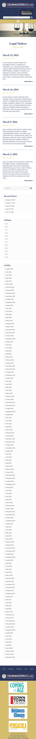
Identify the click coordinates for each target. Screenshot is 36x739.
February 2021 (10, 469)
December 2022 (10, 402)
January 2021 (10, 472)
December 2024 (10, 329)
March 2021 (9, 466)
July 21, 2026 (9, 212)
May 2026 (9, 278)
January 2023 (10, 399)
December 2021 (10, 439)
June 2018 (9, 566)
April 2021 (9, 463)
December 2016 (10, 621)
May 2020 (9, 496)
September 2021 (10, 448)
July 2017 (8, 599)
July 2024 (8, 345)
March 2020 (9, 502)
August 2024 (9, 341)
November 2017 (10, 587)
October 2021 (10, 445)
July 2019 (8, 527)
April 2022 (9, 426)
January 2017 (10, 618)
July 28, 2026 (9, 209)
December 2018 (10, 548)
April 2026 (9, 281)
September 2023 (10, 375)
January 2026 (10, 290)
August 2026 (9, 269)
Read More (28, 81)
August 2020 (9, 487)
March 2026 (9, 284)
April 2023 (9, 390)
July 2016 (8, 636)
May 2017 (9, 605)
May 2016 (9, 642)
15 (6, 224)
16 (6, 227)
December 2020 (10, 475)
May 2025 (9, 314)
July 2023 (8, 381)
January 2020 (10, 508)
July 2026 (8, 272)
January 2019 (10, 545)
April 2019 (9, 536)
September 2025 (10, 302)
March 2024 (9, 357)
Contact (31, 668)
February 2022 (10, 432)
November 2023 (10, 369)
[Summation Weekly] (18, 5)
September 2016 (10, 630)
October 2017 (10, 590)
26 (6, 257)
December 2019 (10, 511)
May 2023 (9, 387)
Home (4, 668)
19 (6, 236)
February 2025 (10, 323)
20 (6, 239)
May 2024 (9, 351)
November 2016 (10, 624)
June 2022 (9, 420)
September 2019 (10, 520)
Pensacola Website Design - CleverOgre (18, 738)
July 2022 (8, 417)
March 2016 (9, 648)
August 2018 (9, 560)
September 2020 (10, 484)
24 (6, 251)
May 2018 (9, 569)
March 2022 (9, 429)
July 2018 (8, 563)
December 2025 (10, 293)
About (26, 668)
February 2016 (10, 651)
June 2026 (9, 275)
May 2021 (9, 460)
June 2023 (9, 384)
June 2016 (9, 639)
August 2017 (9, 596)
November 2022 (10, 405)
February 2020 (10, 505)
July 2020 (8, 490)
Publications (19, 668)
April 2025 (9, 317)
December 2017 (10, 584)
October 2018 (10, 554)
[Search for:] (16, 188)
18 (6, 233)
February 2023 (10, 396)
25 (6, 254)
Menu (18, 21)
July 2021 (8, 454)
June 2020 (9, 493)
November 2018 (10, 551)
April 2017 (9, 608)
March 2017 (9, 611)
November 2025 (10, 296)
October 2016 (10, 627)
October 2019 (10, 517)
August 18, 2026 (10, 200)
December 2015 (10, 657)
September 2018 (10, 557)
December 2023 (10, 366)
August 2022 (9, 414)
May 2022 (9, 423)
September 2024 (10, 338)
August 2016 (9, 633)
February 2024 (10, 360)
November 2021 (10, 442)
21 (6, 242)
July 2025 (8, 308)
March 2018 (9, 575)
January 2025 (10, 326)
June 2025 (9, 311)
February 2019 (10, 542)
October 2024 (10, 335)
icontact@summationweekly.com (18, 736)
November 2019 (10, 514)
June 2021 (9, 457)
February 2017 (10, 614)
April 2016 (9, 645)
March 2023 (9, 393)
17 (6, 230)
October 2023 (10, 372)
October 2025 (10, 299)
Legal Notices (11, 668)
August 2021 (9, 451)
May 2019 (9, 533)
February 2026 (10, 287)
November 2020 (10, 478)
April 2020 (9, 499)
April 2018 (9, 572)
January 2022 (10, 436)
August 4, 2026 (10, 206)
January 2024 (10, 363)
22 (6, 245)
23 (6, 248)
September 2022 (10, 411)
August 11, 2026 (10, 203)
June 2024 (9, 348)
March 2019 (9, 539)
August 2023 (9, 378)
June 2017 (9, 602)
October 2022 (10, 408)
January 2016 (10, 654)
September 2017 (10, 593)
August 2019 (9, 523)
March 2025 (9, 320)
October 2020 (10, 481)
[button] (31, 17)
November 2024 (10, 332)
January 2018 (10, 581)
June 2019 (9, 530)
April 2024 (9, 354)
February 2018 (10, 578)
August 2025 (9, 305)
